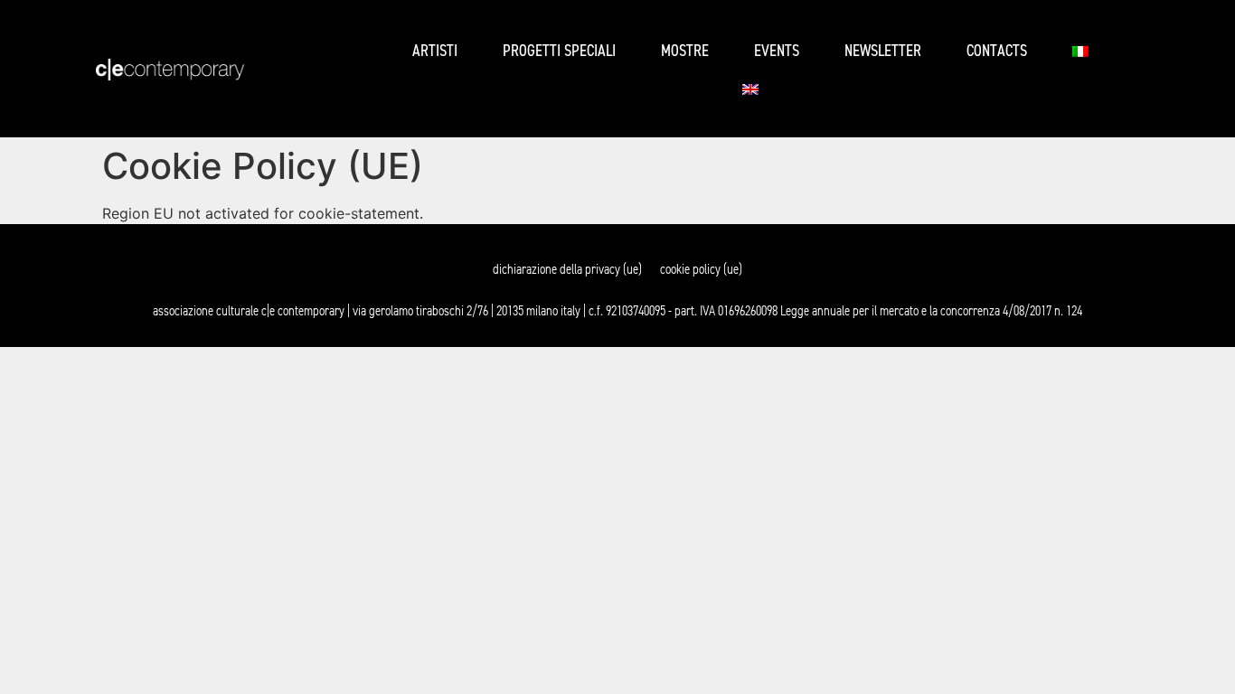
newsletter (882, 51)
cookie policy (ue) (701, 269)
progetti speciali (559, 51)
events (776, 51)
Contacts (996, 51)
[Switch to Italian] (1080, 51)
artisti (434, 51)
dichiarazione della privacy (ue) (567, 269)
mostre (685, 51)
